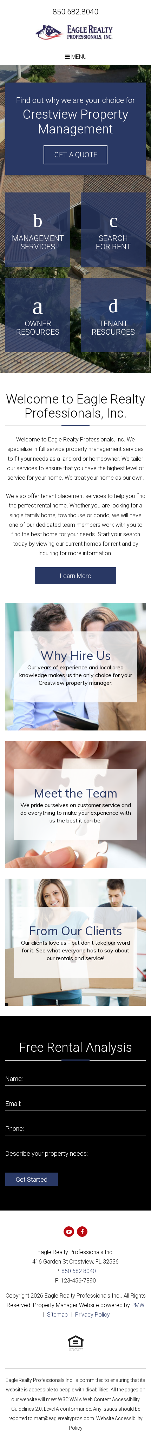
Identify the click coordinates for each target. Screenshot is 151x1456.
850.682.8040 (75, 11)
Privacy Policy (92, 1314)
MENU (78, 56)
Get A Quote (75, 155)
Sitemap (57, 1314)
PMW (137, 1305)
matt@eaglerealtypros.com (64, 1418)
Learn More (75, 575)
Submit (31, 1179)
